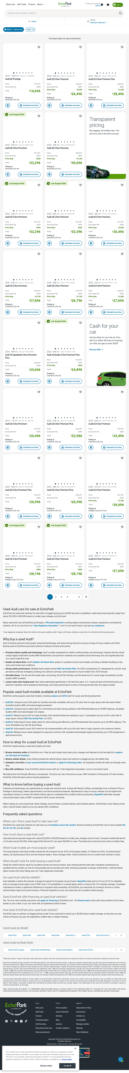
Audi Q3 (9, 728)
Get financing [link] (41, 1024)
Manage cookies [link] (82, 1024)
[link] (65, 4)
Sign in (119, 5)
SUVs (64, 696)
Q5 (124, 825)
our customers (97, 625)
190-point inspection (54, 622)
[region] (40, 1058)
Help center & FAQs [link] (83, 1008)
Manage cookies (46, 1066)
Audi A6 (9, 732)
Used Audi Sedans (64, 950)
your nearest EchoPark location (41, 762)
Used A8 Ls (71, 935)
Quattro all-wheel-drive (43, 662)
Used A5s (41, 935)
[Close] (75, 1048)
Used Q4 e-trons (103, 935)
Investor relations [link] (62, 1028)
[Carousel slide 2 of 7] (16, 72)
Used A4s (27, 935)
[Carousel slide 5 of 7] (25, 72)
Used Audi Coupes (16, 950)
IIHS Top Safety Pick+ (67, 669)
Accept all (67, 1066)
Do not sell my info (75, 1044)
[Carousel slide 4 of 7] (22, 72)
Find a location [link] (61, 1008)
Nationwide (18, 29)
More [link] (39, 4)
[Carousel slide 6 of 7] (28, 72)
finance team (84, 900)
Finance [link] (31, 4)
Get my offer (95, 349)
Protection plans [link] (42, 1020)
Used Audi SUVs (86, 950)
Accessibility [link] (81, 1020)
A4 (4, 828)
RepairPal (98, 794)
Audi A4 (9, 709)
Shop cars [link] (10, 4)
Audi (29, 29)
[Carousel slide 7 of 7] (31, 72)
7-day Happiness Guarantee (45, 625)
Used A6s (55, 935)
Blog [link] (57, 1020)
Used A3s (12, 935)
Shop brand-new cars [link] (44, 1028)
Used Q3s (86, 935)
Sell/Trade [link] (21, 4)
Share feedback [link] (82, 1032)
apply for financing (48, 900)
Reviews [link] (59, 1016)
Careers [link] (59, 1024)
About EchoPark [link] (62, 1012)
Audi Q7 (9, 715)
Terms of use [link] (62, 1044)
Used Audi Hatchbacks (40, 950)
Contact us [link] (80, 1016)
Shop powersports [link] (43, 1032)
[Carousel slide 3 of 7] (19, 72)
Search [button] (120, 13)
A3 (11, 828)
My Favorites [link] (107, 4)
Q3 (14, 828)
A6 (22, 828)
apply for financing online (70, 762)
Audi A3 (9, 722)
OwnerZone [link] (80, 1012)
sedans (54, 696)
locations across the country (63, 825)
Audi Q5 (9, 702)
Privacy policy (67, 1059)
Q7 (7, 828)
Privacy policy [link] (52, 1044)
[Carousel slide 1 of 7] (13, 72)
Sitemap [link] (79, 1028)
